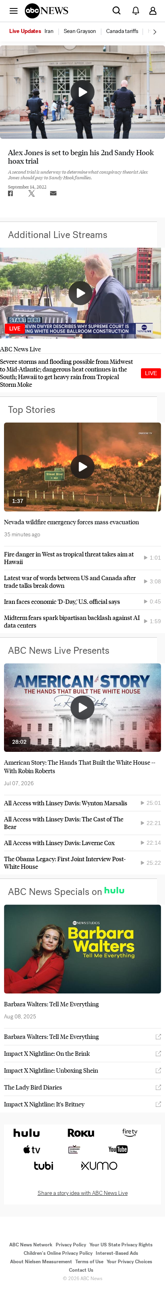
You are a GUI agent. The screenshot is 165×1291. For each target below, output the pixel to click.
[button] (13, 10)
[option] (36, 32)
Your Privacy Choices (129, 1261)
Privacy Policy (71, 1245)
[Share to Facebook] (10, 193)
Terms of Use (89, 1261)
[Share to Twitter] (32, 193)
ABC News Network (30, 1245)
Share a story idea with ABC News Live (83, 1193)
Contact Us (81, 1270)
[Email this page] (53, 193)
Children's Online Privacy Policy (58, 1253)
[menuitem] (49, 31)
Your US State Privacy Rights (121, 1245)
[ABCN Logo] (46, 10)
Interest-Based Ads (117, 1253)
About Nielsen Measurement (41, 1261)
